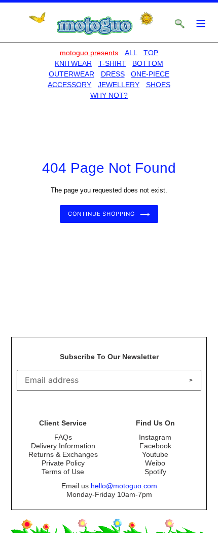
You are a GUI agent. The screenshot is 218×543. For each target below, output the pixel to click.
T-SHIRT (112, 63)
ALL (131, 53)
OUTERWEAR (71, 74)
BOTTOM (147, 63)
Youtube (155, 454)
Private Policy (63, 463)
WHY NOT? (109, 95)
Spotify (155, 472)
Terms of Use (63, 472)
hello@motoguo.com (124, 486)
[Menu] (200, 22)
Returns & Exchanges (63, 454)
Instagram (155, 437)
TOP (150, 53)
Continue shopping (101, 213)
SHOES (158, 85)
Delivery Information (63, 446)
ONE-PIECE (150, 74)
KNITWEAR (73, 63)
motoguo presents (89, 53)
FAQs (63, 437)
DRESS (113, 74)
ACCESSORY (69, 85)
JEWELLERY (118, 85)
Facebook (155, 446)
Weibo (155, 463)
